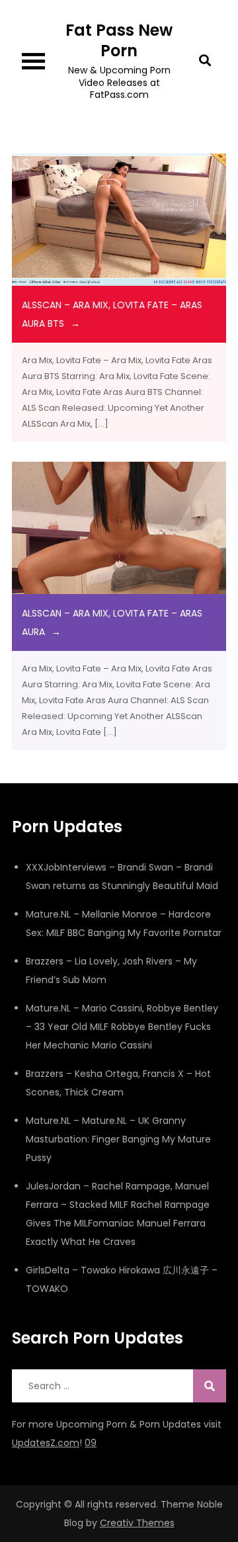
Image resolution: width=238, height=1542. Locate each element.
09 (91, 1442)
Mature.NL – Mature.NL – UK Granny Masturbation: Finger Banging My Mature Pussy (118, 1139)
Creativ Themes (137, 1522)
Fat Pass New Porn (119, 40)
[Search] (209, 1385)
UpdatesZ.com (45, 1442)
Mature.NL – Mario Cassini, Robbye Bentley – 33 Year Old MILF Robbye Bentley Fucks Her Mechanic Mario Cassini (122, 1027)
